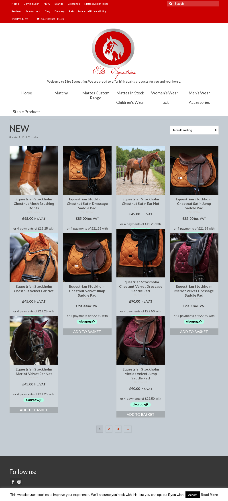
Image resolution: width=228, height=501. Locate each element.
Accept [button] (192, 495)
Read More (209, 495)
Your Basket (52, 18)
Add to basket (87, 331)
